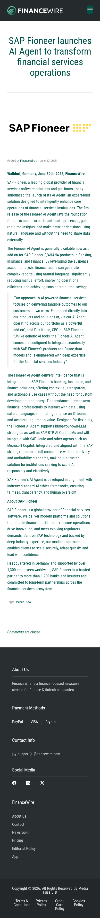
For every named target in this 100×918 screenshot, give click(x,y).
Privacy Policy (41, 903)
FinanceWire (27, 160)
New (28, 602)
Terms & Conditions (22, 903)
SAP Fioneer (16, 182)
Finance (19, 602)
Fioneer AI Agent (43, 214)
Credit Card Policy (60, 905)
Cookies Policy (79, 903)
